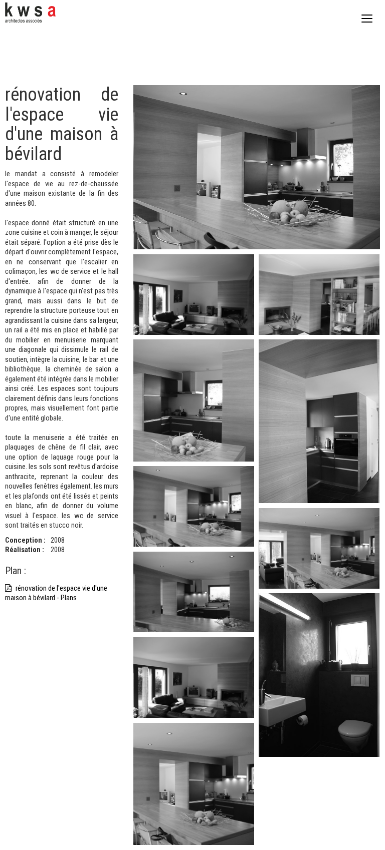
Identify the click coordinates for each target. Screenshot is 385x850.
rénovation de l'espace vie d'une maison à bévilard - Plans (56, 593)
